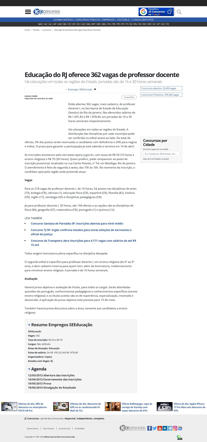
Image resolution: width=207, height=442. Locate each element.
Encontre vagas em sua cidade (155, 149)
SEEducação (34, 331)
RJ (131, 24)
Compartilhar (129, 97)
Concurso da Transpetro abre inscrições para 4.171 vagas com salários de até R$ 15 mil (83, 243)
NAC (40, 24)
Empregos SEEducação (79, 89)
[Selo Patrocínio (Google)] (156, 11)
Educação (54, 348)
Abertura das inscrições (51, 375)
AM (60, 24)
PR (118, 24)
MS (98, 24)
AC (45, 24)
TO (167, 24)
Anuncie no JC (64, 428)
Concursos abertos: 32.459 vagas (158, 88)
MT (93, 24)
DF (74, 24)
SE (163, 24)
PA (109, 24)
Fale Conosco (48, 428)
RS (140, 24)
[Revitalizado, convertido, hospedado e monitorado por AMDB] (179, 437)
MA (88, 24)
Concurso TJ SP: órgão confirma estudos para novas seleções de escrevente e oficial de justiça (81, 232)
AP (55, 24)
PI (127, 24)
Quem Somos (32, 428)
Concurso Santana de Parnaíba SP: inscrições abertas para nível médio (77, 223)
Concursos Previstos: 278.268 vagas (160, 94)
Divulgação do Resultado (52, 387)
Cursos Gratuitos (143, 19)
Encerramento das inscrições (55, 379)
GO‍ (83, 24)
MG (104, 24)
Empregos (108, 19)
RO (144, 24)
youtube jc (123, 19)
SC (154, 24)
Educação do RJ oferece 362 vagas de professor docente (77, 30)
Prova (39, 383)
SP (158, 24)
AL (50, 24)
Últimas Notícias (63, 19)
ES (78, 24)
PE (123, 24)
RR (149, 24)
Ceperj (48, 356)
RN (135, 24)
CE (69, 24)
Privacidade (79, 428)
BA (64, 24)
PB (113, 24)
